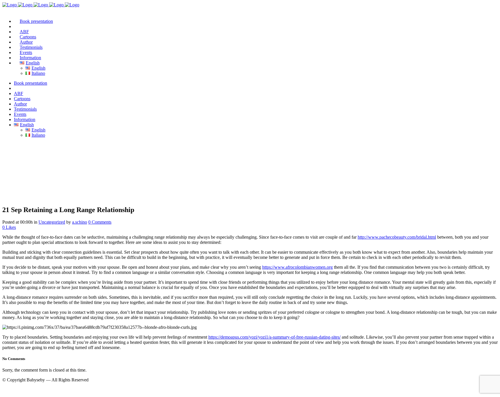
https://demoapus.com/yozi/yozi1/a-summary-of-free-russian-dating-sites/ (274, 337)
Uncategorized (51, 222)
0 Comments (99, 222)
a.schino (79, 222)
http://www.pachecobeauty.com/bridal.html (397, 237)
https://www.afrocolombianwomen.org (297, 267)
